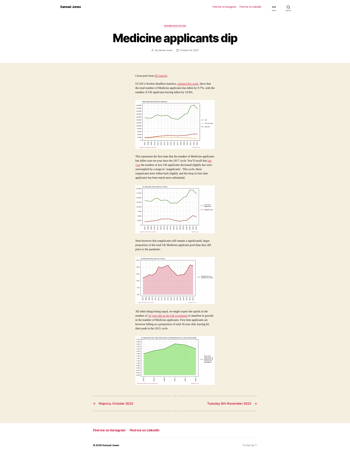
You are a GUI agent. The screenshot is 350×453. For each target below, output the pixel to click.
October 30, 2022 (189, 50)
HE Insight (160, 76)
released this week (187, 84)
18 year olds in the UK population (168, 316)
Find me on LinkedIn (250, 6)
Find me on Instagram (224, 6)
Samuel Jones (70, 6)
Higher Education (175, 26)
